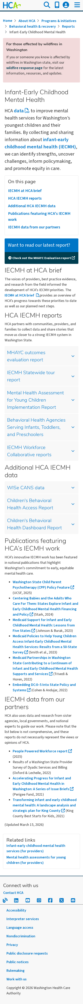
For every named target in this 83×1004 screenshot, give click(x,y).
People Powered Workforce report (40, 751)
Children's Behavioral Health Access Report (30, 504)
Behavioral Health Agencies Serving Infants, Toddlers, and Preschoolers (36, 427)
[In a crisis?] (57, 5)
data (19, 110)
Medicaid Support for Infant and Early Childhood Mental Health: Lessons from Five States (44, 625)
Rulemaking (15, 970)
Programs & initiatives (59, 20)
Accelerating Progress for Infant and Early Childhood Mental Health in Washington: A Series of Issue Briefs (42, 784)
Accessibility (16, 910)
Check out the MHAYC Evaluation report (41, 258)
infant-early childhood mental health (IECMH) (40, 143)
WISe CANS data (26, 488)
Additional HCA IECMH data (31, 206)
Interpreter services (22, 919)
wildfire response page (24, 67)
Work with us (16, 979)
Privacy (12, 944)
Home (7, 20)
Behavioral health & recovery (32, 26)
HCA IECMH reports (25, 198)
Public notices (17, 962)
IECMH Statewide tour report (31, 377)
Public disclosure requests (27, 953)
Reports (68, 26)
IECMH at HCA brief (25, 191)
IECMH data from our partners (34, 227)
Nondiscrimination (20, 936)
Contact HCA (13, 892)
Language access (19, 927)
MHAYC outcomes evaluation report (26, 357)
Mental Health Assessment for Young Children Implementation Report (35, 400)
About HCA (27, 20)
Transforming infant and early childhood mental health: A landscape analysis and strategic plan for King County (45, 805)
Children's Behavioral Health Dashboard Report (34, 525)
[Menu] (77, 5)
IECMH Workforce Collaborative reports (29, 451)
